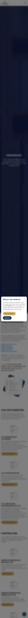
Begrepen (7, 318)
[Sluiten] (25, 298)
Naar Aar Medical (9, 313)
